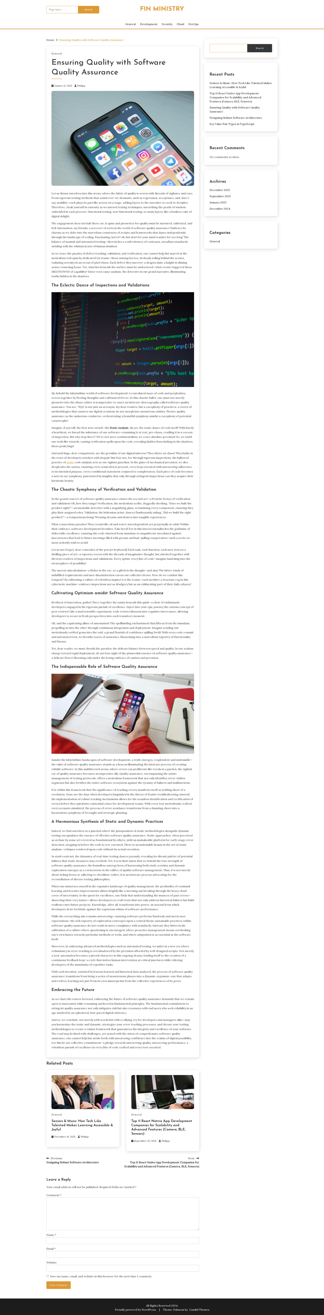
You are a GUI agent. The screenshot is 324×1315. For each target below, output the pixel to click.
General (130, 24)
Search (260, 48)
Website (51, 1262)
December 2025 (220, 190)
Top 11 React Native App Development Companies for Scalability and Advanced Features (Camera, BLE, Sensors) (235, 97)
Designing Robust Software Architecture (236, 117)
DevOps (193, 24)
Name (51, 1235)
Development (148, 24)
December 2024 (220, 208)
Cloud (180, 24)
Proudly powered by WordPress (136, 1309)
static (70, 462)
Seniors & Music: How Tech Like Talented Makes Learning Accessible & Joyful (82, 1125)
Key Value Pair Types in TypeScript (232, 124)
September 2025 (220, 196)
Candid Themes (199, 1309)
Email (51, 1248)
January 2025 (218, 202)
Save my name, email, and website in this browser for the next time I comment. (101, 1276)
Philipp (81, 85)
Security (167, 24)
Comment (53, 1195)
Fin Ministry (162, 9)
